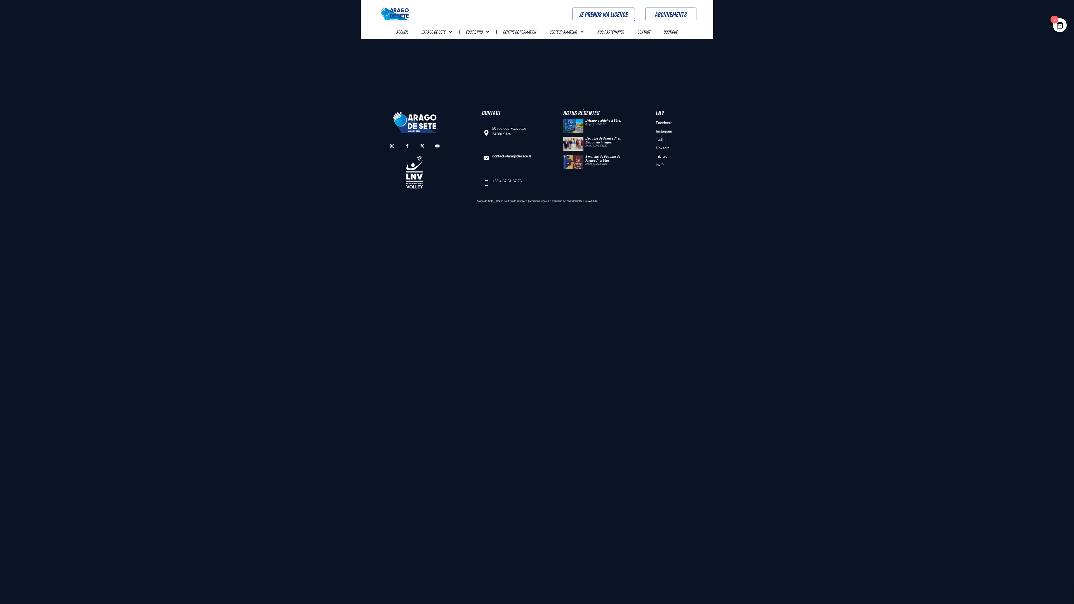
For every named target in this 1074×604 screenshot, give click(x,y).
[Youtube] (437, 145)
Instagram (664, 131)
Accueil (402, 32)
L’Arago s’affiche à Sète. (603, 120)
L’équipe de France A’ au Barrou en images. (603, 140)
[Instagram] (392, 145)
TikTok (661, 156)
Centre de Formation (519, 32)
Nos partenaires (610, 32)
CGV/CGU (591, 201)
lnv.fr (660, 165)
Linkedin (662, 148)
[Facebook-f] (407, 145)
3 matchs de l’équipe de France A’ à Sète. (602, 158)
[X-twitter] (422, 145)
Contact (644, 32)
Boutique (671, 32)
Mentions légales (539, 201)
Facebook (664, 123)
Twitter (661, 140)
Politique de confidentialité (567, 201)
